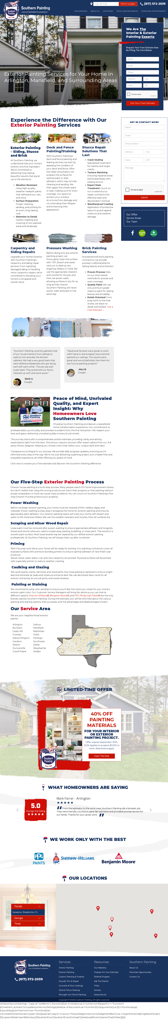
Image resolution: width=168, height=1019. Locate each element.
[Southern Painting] (27, 10)
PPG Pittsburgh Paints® (87, 595)
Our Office (132, 214)
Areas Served (100, 994)
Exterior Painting (66, 972)
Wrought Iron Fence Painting (72, 994)
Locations (108, 11)
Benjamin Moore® (59, 595)
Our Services (80, 11)
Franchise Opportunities (153, 11)
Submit (144, 197)
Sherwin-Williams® (39, 595)
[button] (155, 936)
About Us (95, 11)
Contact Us (134, 977)
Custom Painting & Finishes (71, 977)
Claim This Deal (101, 756)
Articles (97, 990)
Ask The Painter (101, 981)
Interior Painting (66, 968)
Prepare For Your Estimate (106, 972)
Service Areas (134, 218)
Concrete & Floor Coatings (71, 985)
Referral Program (102, 977)
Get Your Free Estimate (142, 103)
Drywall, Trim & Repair (69, 981)
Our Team (132, 221)
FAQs (96, 985)
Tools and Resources (127, 11)
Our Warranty (100, 968)
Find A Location (128, 4)
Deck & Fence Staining (69, 990)
